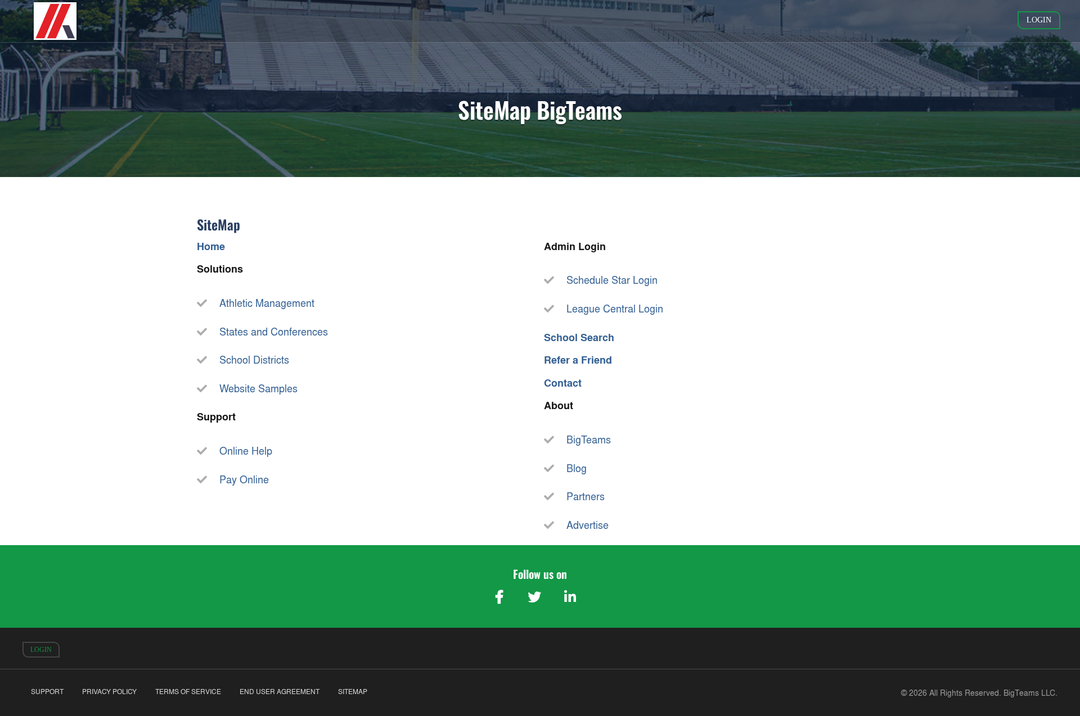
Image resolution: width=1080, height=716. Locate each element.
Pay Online (244, 480)
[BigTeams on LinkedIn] (570, 597)
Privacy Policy (109, 691)
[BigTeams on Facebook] (499, 597)
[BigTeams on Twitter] (534, 597)
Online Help (245, 451)
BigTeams (588, 440)
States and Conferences (273, 332)
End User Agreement (280, 691)
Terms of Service (188, 691)
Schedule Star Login (612, 280)
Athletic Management (266, 303)
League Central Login (614, 309)
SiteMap (352, 691)
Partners (585, 497)
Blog (576, 468)
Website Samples (258, 389)
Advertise (587, 525)
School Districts (254, 360)
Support (47, 691)
